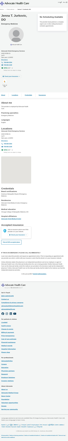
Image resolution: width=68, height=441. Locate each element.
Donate (3, 406)
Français (24, 424)
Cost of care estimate (8, 339)
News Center (5, 396)
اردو (35, 426)
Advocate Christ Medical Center (11, 219)
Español (3, 424)
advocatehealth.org (8, 309)
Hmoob (45, 424)
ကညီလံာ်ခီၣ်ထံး (51, 424)
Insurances (42, 95)
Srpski (18, 426)
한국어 (56, 424)
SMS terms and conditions (8, 437)
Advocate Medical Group (9, 393)
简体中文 (16, 424)
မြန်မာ (11, 424)
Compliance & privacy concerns (12, 302)
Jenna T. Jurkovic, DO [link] (24, 9)
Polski (3, 426)
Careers (4, 364)
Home (2, 9)
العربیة (7, 424)
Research (4, 374)
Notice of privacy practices (16, 435)
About (3, 95)
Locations (15, 95)
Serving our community (9, 409)
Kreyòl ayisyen (35, 424)
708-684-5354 (8, 62)
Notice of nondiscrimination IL (32, 435)
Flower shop (5, 352)
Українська (30, 426)
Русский (13, 426)
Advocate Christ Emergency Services (13, 51)
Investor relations (7, 381)
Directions (4, 60)
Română (8, 426)
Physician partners (8, 371)
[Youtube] (14, 314)
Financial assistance (8, 342)
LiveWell (4, 322)
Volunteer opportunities (9, 403)
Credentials (28, 95)
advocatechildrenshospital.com (12, 306)
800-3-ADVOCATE (7, 296)
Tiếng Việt (39, 426)
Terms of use (62, 435)
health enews (6, 326)
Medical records (6, 345)
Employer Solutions (8, 377)
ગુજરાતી (28, 424)
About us (4, 389)
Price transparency (8, 336)
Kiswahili (23, 426)
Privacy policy (5, 435)
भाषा (41, 424)
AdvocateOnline (7, 361)
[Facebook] (2, 314)
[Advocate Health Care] (15, 3)
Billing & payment (7, 332)
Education (4, 367)
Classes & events (7, 329)
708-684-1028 (8, 65)
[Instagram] (6, 314)
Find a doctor (10, 9)
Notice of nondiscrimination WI (49, 435)
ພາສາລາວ (61, 424)
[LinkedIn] (10, 314)
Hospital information (8, 349)
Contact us (5, 299)
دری (20, 424)
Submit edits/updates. (40, 274)
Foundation (5, 399)
